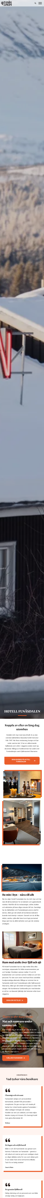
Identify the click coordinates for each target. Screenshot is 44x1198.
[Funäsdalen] (6, 3)
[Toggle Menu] (40, 3)
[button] (14, 1000)
